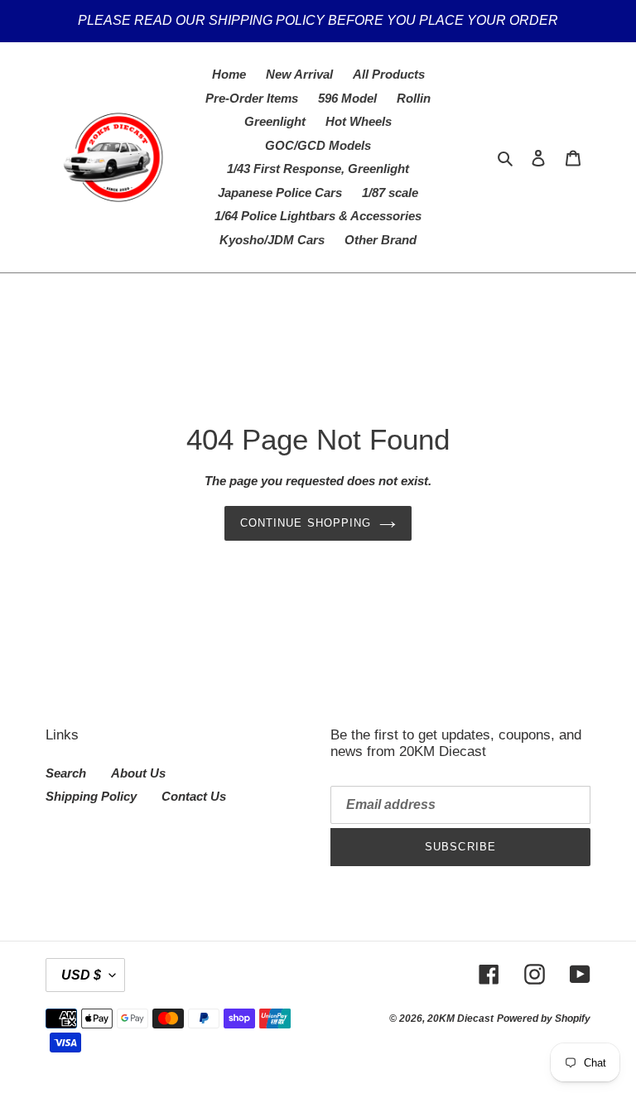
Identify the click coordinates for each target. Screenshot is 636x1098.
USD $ (81, 975)
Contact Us (193, 796)
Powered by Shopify (543, 1018)
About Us (138, 773)
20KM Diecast (460, 1018)
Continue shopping (305, 523)
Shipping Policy (91, 796)
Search (66, 773)
